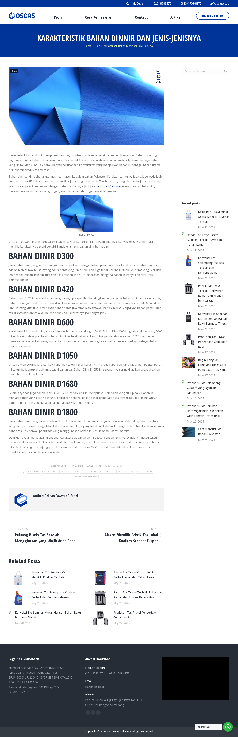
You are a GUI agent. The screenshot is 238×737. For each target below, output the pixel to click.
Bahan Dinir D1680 (70, 472)
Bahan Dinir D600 (144, 472)
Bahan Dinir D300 (107, 472)
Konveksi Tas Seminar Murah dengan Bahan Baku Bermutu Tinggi (48, 615)
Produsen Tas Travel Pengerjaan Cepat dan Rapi (135, 615)
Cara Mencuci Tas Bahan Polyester (209, 431)
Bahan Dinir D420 (126, 472)
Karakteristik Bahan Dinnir (86, 476)
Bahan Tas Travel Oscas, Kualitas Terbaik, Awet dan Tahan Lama (135, 574)
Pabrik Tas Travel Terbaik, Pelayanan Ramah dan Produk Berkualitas (138, 595)
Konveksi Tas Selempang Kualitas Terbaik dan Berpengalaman (53, 595)
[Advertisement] (205, 137)
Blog (14, 71)
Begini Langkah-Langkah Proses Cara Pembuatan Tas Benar (213, 365)
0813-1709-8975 (191, 3)
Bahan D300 (33, 472)
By (87, 465)
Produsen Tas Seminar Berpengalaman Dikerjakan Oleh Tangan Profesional (205, 411)
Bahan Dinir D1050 (50, 472)
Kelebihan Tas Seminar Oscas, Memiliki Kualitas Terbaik (51, 574)
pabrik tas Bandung (108, 186)
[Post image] (18, 578)
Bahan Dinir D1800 (89, 472)
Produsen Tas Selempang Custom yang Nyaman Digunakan (204, 388)
